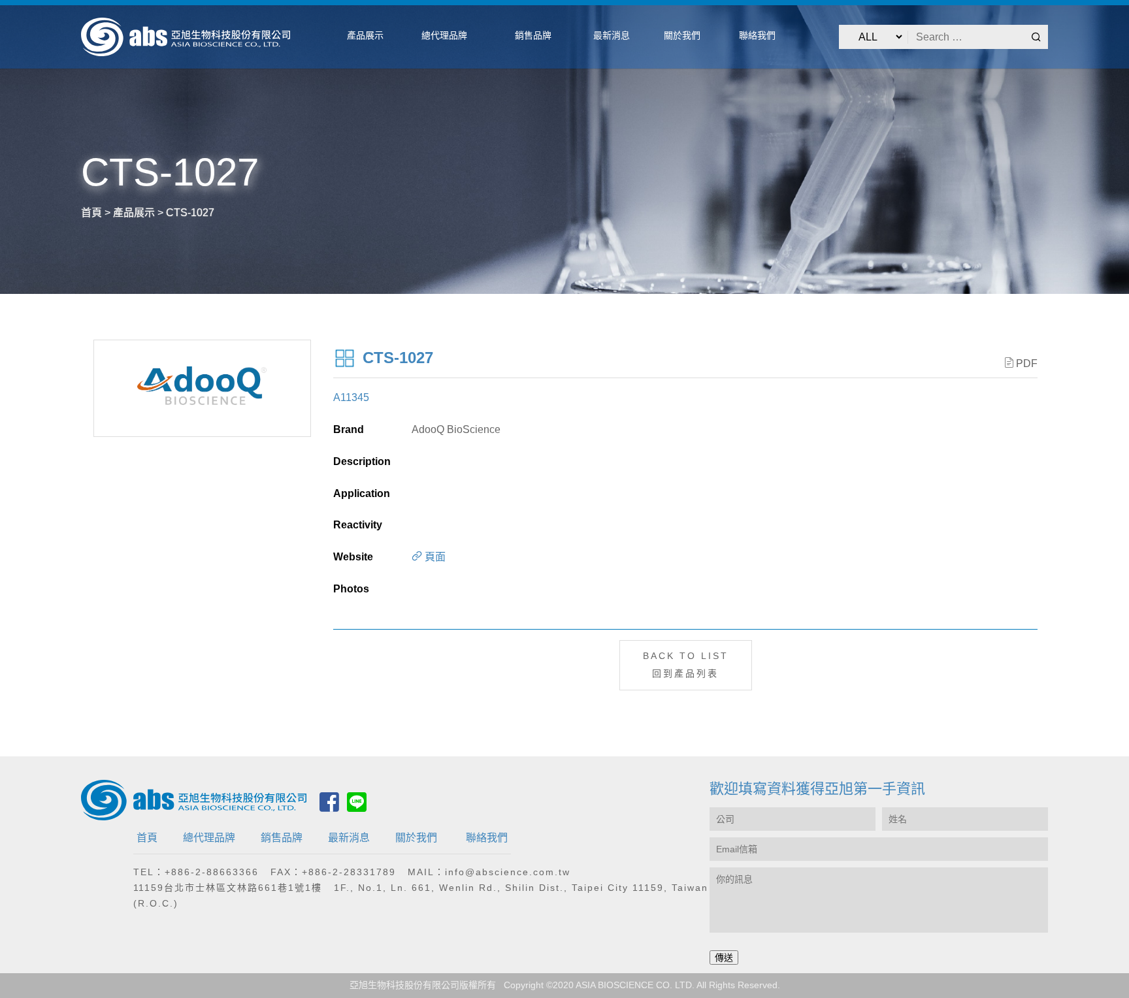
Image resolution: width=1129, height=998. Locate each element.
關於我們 (416, 837)
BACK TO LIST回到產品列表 (685, 665)
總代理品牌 (209, 837)
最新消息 (349, 837)
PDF (1027, 363)
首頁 (147, 837)
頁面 (434, 556)
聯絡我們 (487, 837)
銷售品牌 (282, 837)
